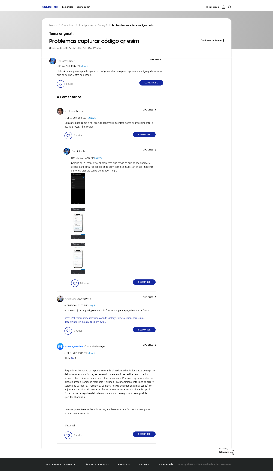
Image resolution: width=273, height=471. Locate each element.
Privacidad (124, 464)
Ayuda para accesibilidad (61, 464)
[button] (157, 59)
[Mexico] (50, 7)
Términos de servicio (97, 464)
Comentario (151, 82)
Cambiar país (165, 464)
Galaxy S (84, 66)
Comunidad (67, 7)
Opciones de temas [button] (211, 40)
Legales (144, 464)
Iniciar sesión (212, 7)
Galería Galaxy (83, 7)
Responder (144, 134)
